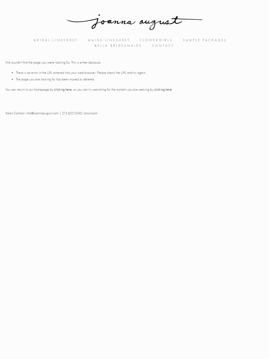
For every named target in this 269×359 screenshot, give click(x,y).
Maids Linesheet (109, 40)
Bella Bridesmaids (118, 46)
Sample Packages (205, 40)
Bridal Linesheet (56, 40)
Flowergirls (156, 40)
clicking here (63, 89)
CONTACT (163, 46)
